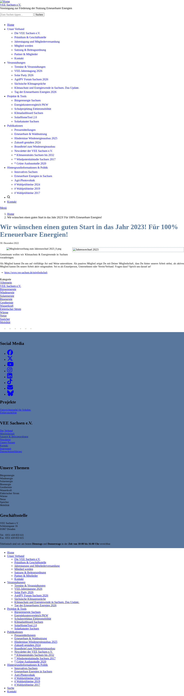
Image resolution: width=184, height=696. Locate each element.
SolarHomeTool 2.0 (25, 117)
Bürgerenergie (8, 289)
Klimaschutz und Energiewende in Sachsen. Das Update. (46, 87)
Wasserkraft (6, 305)
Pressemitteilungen (25, 129)
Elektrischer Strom (10, 309)
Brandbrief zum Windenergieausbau (34, 146)
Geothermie (6, 302)
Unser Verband (15, 29)
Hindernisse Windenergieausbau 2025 (35, 138)
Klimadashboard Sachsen (28, 112)
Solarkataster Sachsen (26, 121)
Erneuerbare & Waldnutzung (30, 133)
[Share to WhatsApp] (13, 327)
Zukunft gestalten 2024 (27, 142)
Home (10, 24)
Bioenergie (6, 299)
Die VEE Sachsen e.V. (27, 33)
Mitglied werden (23, 45)
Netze (3, 315)
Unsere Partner (7, 442)
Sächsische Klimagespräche (30, 83)
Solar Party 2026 (23, 75)
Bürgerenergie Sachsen (27, 100)
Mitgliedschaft (7, 433)
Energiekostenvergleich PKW (31, 104)
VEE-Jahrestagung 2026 (28, 70)
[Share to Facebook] (2, 327)
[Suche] (8, 197)
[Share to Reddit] (28, 327)
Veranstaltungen (16, 62)
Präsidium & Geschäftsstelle (30, 37)
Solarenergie (7, 295)
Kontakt (19, 58)
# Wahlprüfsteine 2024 (27, 184)
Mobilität (5, 322)
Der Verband (6, 430)
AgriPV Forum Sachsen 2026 (31, 79)
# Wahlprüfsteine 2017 (27, 192)
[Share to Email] (33, 327)
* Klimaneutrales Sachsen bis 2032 (34, 155)
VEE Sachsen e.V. (10, 286)
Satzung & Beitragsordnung (30, 49)
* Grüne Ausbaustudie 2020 (30, 163)
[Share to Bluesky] (23, 327)
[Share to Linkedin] (18, 327)
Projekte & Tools (16, 96)
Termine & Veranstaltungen (29, 66)
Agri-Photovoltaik (24, 180)
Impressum (5, 448)
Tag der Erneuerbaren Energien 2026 (35, 91)
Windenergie (7, 292)
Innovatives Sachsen (26, 171)
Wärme (4, 312)
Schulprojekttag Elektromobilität (32, 108)
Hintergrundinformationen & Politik (27, 167)
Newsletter (5, 439)
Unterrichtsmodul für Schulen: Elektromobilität (15, 411)
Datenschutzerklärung (11, 451)
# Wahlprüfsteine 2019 (27, 188)
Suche (10, 688)
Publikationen (15, 125)
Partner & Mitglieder (26, 54)
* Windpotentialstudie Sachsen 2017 (35, 159)
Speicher (5, 319)
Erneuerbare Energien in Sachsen (33, 176)
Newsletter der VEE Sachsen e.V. (33, 150)
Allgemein (6, 282)
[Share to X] (7, 327)
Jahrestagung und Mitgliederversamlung (37, 41)
